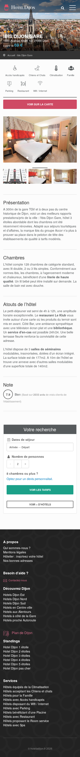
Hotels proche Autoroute (19, 620)
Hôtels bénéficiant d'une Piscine (24, 712)
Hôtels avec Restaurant (19, 716)
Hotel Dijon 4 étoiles (16, 660)
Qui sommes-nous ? (17, 548)
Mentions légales (14, 552)
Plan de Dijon (22, 633)
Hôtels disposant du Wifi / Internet (26, 704)
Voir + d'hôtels (40, 504)
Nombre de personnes (27, 456)
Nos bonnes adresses (18, 560)
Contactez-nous (18, 580)
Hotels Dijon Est (14, 595)
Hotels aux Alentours (17, 611)
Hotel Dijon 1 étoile (16, 647)
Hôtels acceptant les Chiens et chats (27, 691)
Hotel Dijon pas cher (17, 668)
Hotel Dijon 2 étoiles (16, 651)
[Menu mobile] (72, 8)
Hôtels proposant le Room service (26, 721)
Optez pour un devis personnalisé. (30, 479)
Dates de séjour (23, 439)
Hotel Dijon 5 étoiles (16, 664)
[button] (62, 7)
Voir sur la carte (40, 104)
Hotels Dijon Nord (15, 599)
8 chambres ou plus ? (22, 473)
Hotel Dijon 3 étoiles (16, 655)
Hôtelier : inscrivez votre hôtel (23, 556)
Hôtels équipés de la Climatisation (26, 687)
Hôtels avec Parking (16, 708)
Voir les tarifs (40, 490)
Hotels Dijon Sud (14, 603)
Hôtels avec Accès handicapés (23, 699)
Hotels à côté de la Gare (19, 616)
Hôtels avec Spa (14, 725)
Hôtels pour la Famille (18, 695)
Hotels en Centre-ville (17, 607)
